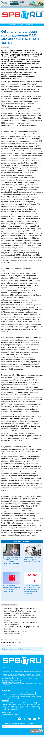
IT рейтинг (34, 694)
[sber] (22, 4)
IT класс (12, 694)
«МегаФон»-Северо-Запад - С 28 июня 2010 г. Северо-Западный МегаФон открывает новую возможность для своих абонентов (20, 611)
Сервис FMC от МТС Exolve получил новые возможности (32, 559)
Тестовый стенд (14, 696)
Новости (5, 693)
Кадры (18, 708)
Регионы (29, 25)
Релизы (33, 696)
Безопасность (31, 704)
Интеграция (21, 704)
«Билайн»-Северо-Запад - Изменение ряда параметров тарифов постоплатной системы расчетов (20, 618)
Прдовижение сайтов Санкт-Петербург (17, 649)
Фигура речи (25, 696)
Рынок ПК (6, 706)
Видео (39, 696)
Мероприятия (30, 693)
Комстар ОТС (23, 642)
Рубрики (13, 25)
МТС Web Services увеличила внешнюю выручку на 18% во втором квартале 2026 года (32, 589)
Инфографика (16, 698)
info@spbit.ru (6, 684)
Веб (39, 704)
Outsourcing (10, 708)
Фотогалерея (7, 698)
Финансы (36, 708)
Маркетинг (14, 706)
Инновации (6, 709)
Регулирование (26, 708)
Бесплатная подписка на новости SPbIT (18, 723)
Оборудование (34, 706)
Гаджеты (14, 709)
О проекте (6, 668)
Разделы (21, 25)
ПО (4, 708)
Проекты (5, 694)
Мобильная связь (15, 640)
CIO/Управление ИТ (29, 703)
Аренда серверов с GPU (10, 714)
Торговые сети (23, 706)
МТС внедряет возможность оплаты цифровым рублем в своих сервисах (11, 588)
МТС (16, 642)
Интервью (21, 693)
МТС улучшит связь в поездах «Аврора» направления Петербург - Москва (11, 560)
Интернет (5, 703)
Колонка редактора (23, 694)
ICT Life (5, 696)
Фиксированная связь (9, 704)
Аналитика (13, 693)
